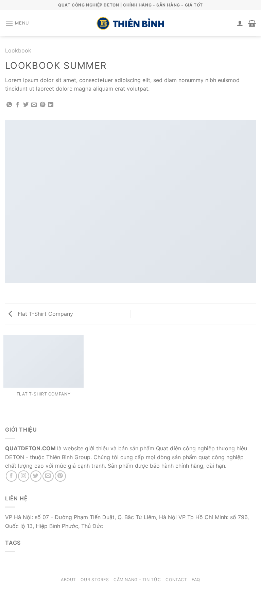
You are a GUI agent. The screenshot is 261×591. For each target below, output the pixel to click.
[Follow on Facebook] (11, 476)
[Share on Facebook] (17, 105)
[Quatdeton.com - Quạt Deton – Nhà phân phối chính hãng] (130, 23)
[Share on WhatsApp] (9, 105)
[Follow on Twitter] (35, 476)
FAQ (196, 579)
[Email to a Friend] (34, 105)
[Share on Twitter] (26, 105)
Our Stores (95, 579)
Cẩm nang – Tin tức (137, 579)
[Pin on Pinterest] (42, 105)
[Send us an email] (48, 476)
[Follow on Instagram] (23, 476)
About (68, 579)
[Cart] (252, 23)
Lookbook (18, 50)
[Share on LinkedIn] (50, 105)
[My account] (240, 23)
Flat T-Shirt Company (44, 313)
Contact (176, 579)
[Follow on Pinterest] (60, 476)
